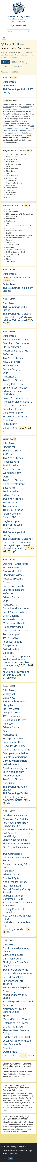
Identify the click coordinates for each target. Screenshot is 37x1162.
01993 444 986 (19, 25)
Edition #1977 (9, 299)
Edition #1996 (9, 331)
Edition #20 (9, 439)
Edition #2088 (9, 559)
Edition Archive (19, 62)
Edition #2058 (9, 686)
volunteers (7, 107)
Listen (6, 66)
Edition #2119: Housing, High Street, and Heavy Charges (16, 1117)
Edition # (9, 77)
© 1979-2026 (13, 1146)
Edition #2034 (9, 269)
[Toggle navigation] (4, 38)
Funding (10, 100)
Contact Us (18, 66)
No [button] (5, 1158)
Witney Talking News (18, 16)
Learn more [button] (13, 1153)
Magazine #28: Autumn (16, 205)
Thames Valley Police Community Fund (17, 130)
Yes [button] (10, 1158)
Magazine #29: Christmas (17, 150)
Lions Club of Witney (23, 128)
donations (25, 107)
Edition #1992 (9, 940)
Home (6, 62)
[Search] (28, 31)
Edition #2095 (9, 811)
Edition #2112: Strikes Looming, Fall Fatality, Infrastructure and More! (17, 1066)
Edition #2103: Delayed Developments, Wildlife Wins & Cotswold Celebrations (17, 1087)
